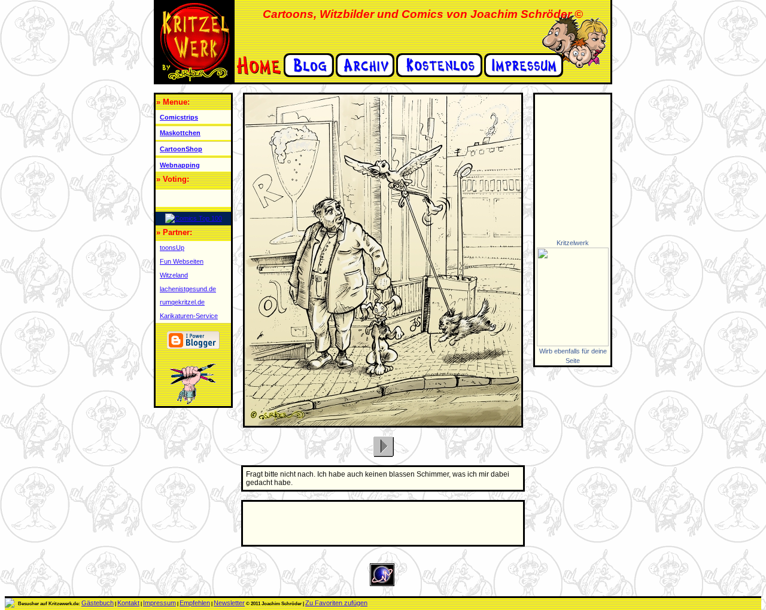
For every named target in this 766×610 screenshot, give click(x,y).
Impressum (159, 602)
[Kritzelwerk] (573, 343)
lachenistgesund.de (188, 288)
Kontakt (128, 602)
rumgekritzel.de (182, 302)
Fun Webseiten (181, 261)
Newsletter (229, 602)
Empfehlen (195, 602)
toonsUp (172, 247)
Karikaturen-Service (189, 315)
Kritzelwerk (573, 242)
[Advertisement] (571, 166)
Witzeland (174, 275)
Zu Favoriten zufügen (336, 602)
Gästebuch (97, 602)
